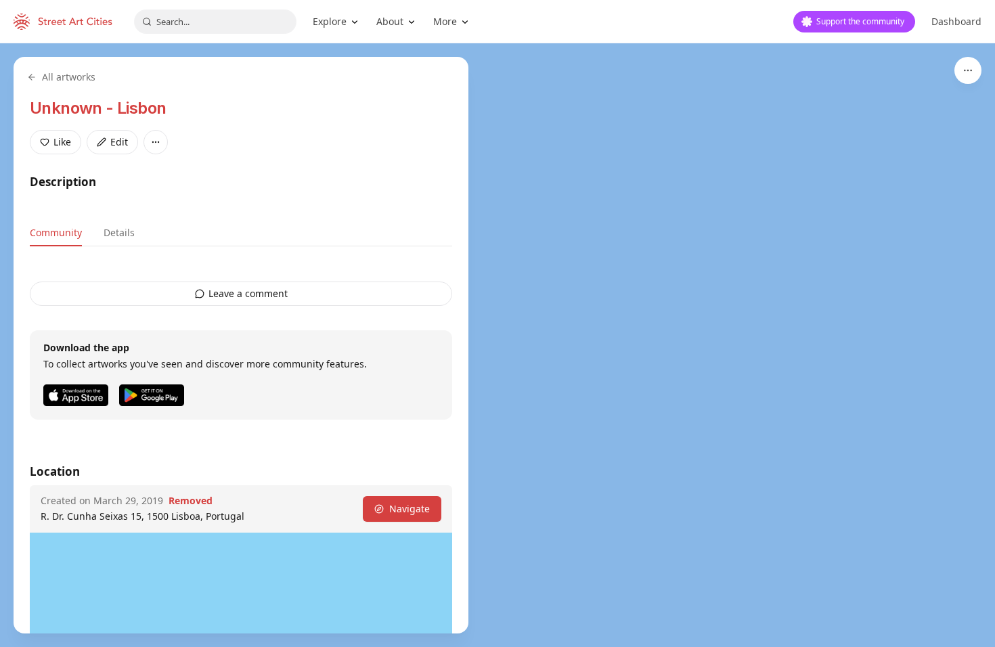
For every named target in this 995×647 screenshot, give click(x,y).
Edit (119, 141)
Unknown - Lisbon (98, 108)
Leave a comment (248, 293)
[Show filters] (967, 70)
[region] (497, 345)
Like (62, 141)
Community (56, 232)
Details (119, 232)
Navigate (409, 508)
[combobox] (215, 21)
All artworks (68, 76)
